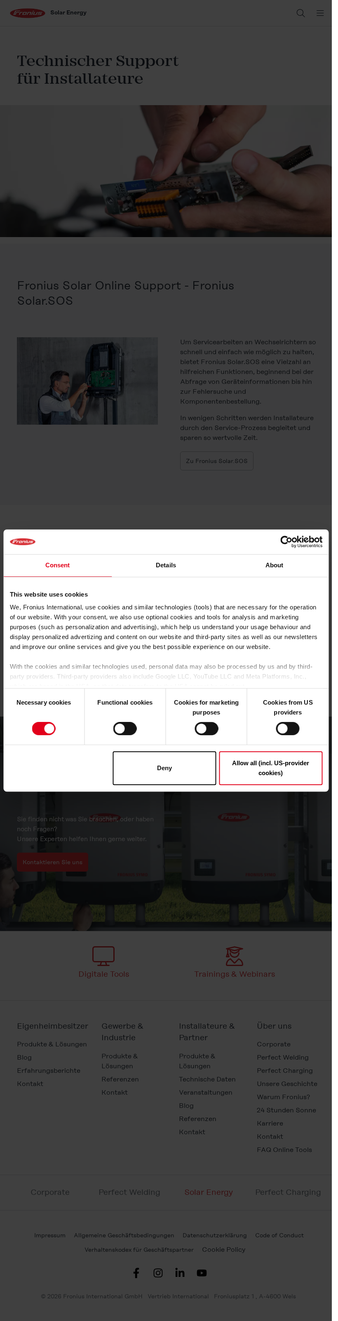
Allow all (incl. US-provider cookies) (270, 767)
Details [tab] (166, 565)
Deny (164, 767)
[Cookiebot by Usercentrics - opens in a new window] (286, 542)
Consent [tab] (57, 565)
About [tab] (274, 565)
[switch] (125, 728)
